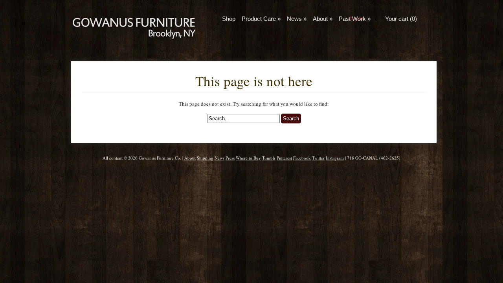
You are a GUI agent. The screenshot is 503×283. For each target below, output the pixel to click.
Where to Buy (248, 158)
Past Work (355, 19)
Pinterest (284, 158)
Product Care (261, 19)
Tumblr (268, 158)
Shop (228, 19)
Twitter (318, 158)
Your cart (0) (401, 19)
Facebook (302, 158)
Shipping (205, 158)
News (297, 19)
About (322, 19)
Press (230, 158)
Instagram (335, 158)
